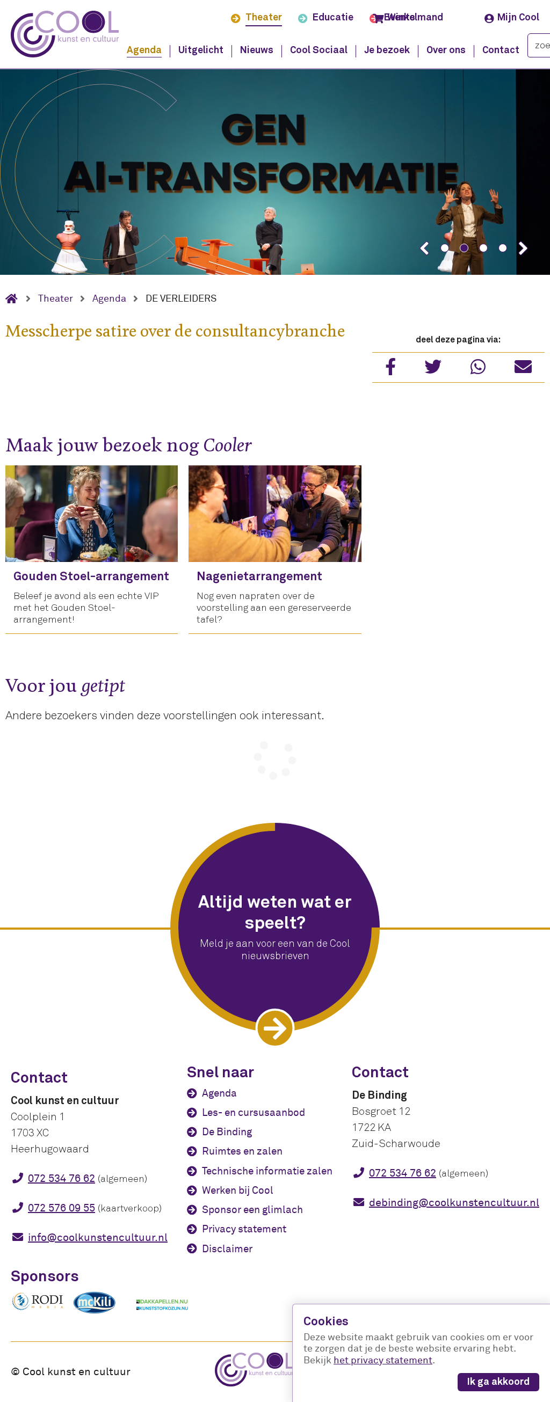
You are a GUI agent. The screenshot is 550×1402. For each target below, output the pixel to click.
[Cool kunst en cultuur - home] (65, 34)
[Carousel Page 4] (502, 248)
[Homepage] (15, 299)
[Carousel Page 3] (483, 248)
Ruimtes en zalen (242, 1151)
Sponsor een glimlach (252, 1209)
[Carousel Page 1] (444, 248)
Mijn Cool (518, 17)
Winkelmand (415, 17)
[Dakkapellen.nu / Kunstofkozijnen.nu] (162, 1315)
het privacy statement (383, 1360)
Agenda (219, 1093)
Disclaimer (227, 1249)
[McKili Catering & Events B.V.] (100, 1313)
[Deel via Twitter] (433, 370)
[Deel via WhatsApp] (478, 370)
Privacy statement (244, 1229)
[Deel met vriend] (523, 370)
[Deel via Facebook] (390, 370)
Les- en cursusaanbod (253, 1112)
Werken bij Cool (237, 1190)
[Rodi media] (37, 1308)
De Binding (227, 1132)
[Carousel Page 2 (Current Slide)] (464, 248)
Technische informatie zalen (267, 1171)
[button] (424, 248)
